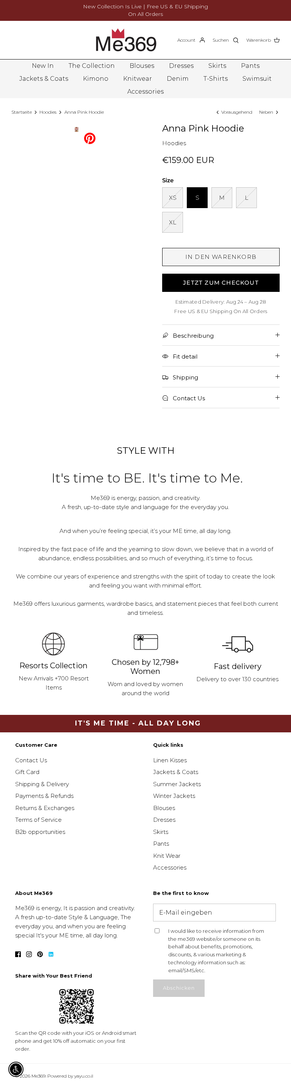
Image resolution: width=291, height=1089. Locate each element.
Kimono (95, 78)
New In (43, 65)
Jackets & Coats (43, 78)
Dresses (181, 65)
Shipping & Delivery (42, 784)
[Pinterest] (89, 137)
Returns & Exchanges (44, 808)
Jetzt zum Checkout (221, 282)
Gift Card (27, 772)
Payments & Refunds (44, 795)
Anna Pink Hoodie (84, 112)
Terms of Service (38, 819)
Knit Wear (166, 855)
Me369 (38, 1076)
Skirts (217, 65)
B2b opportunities (40, 831)
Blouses (142, 65)
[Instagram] (29, 954)
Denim (178, 78)
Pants (250, 65)
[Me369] (126, 40)
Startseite (21, 112)
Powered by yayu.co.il (70, 1076)
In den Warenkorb (221, 256)
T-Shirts (215, 78)
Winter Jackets (174, 795)
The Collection (92, 65)
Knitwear (137, 78)
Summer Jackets (177, 784)
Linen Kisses (170, 760)
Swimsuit (257, 78)
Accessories (145, 91)
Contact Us (31, 760)
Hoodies (47, 112)
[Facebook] (18, 954)
